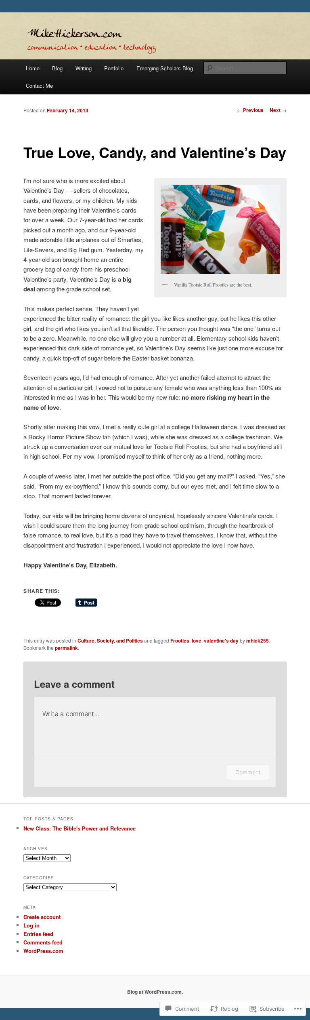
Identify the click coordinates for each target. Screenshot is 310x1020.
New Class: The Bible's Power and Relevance (79, 828)
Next (278, 110)
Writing (83, 68)
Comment (248, 772)
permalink (66, 647)
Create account (42, 917)
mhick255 (257, 640)
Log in (31, 925)
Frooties (179, 640)
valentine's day (221, 640)
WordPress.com (43, 951)
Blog (57, 68)
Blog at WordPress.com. (155, 991)
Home (33, 68)
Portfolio (114, 68)
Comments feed (43, 942)
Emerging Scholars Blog (164, 68)
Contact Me (39, 85)
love (196, 640)
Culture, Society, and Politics (110, 640)
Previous (250, 110)
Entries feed (38, 934)
